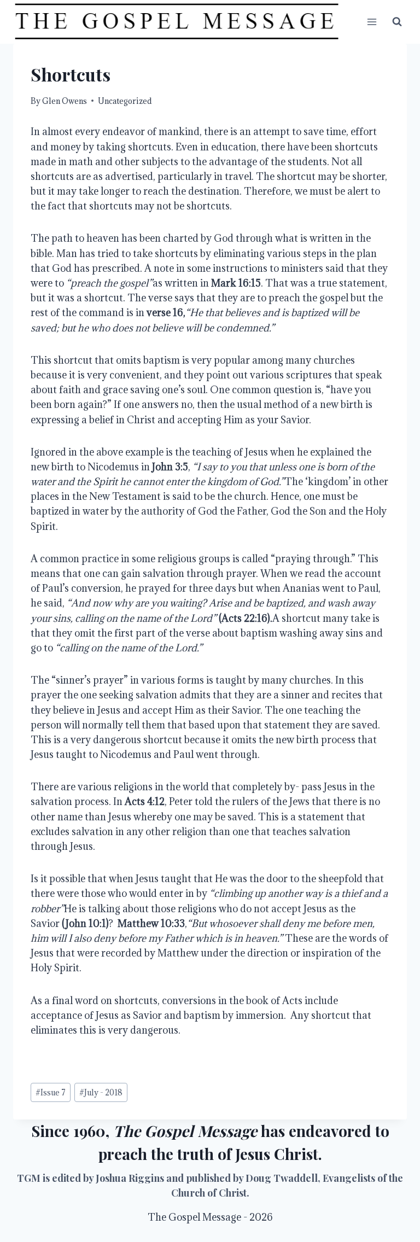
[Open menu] (371, 21)
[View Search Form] (397, 22)
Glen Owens (64, 101)
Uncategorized (124, 101)
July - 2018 (100, 1092)
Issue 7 (51, 1092)
